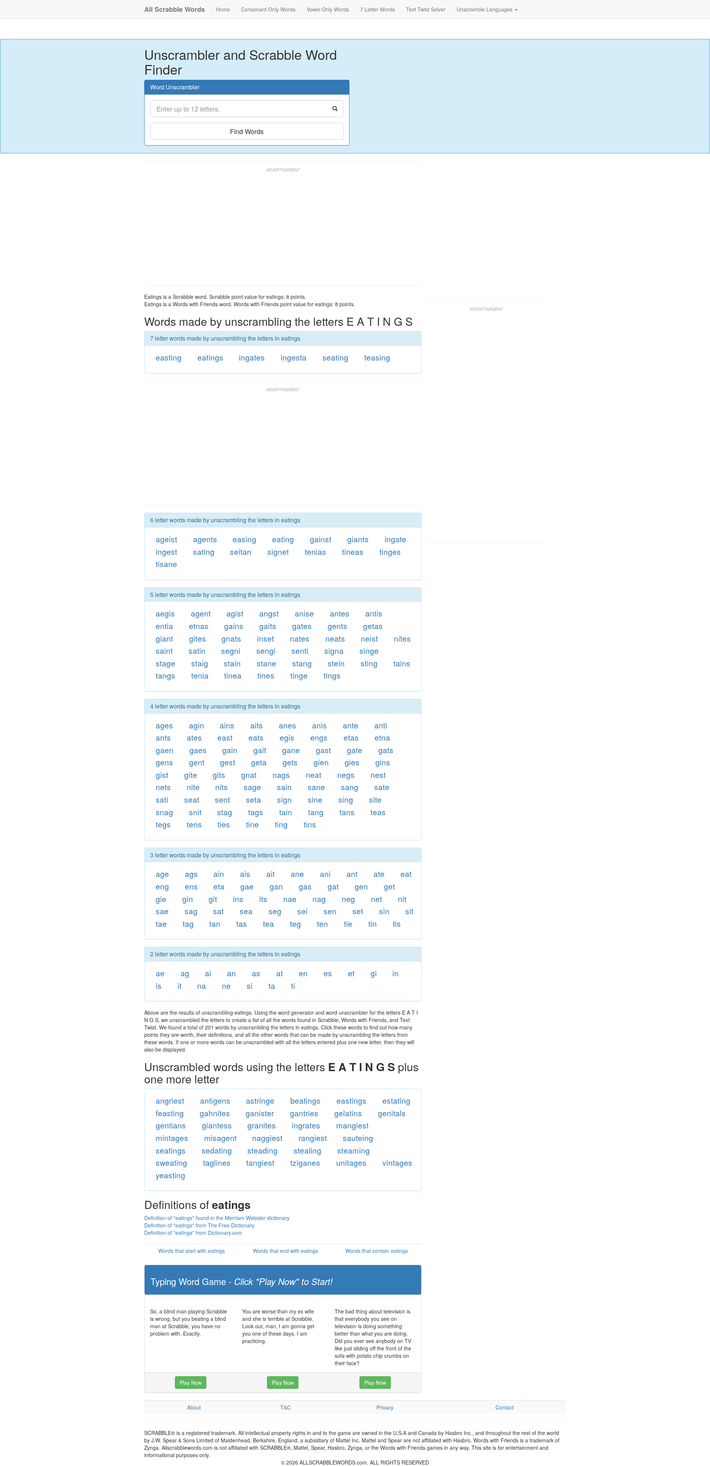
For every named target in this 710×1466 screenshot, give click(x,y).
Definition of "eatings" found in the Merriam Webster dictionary (217, 1217)
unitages (351, 1162)
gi (374, 972)
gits (219, 774)
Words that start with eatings (191, 1250)
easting (169, 357)
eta (218, 886)
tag (188, 923)
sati (162, 799)
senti (299, 650)
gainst (320, 538)
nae (290, 898)
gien (321, 762)
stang (302, 663)
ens (191, 886)
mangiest (352, 1125)
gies (352, 762)
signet (278, 551)
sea (246, 910)
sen (330, 910)
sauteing (358, 1137)
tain (285, 811)
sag (191, 910)
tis (397, 923)
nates (300, 638)
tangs (165, 675)
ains (227, 725)
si (250, 985)
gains (233, 625)
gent (196, 762)
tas (241, 923)
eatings (210, 357)
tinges (390, 551)
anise (304, 613)
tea (268, 923)
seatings (171, 1150)
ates (194, 737)
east (225, 737)
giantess (217, 1125)
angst (269, 613)
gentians (171, 1125)
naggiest (267, 1137)
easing (244, 538)
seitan (240, 551)
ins (238, 898)
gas (305, 886)
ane (297, 873)
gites (197, 638)
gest (227, 762)
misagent (220, 1137)
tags (255, 811)
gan (276, 886)
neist (369, 638)
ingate (395, 538)
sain (284, 786)
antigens (215, 1100)
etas (351, 737)
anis (319, 725)
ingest (166, 551)
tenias (315, 551)
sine (315, 799)
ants (163, 737)
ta (271, 985)
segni (230, 650)
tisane (166, 563)
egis (287, 737)
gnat (249, 774)
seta (253, 799)
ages (164, 725)
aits (256, 725)
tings (332, 675)
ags (191, 873)
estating (396, 1100)
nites (402, 638)
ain (218, 873)
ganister (260, 1112)
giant (164, 638)
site (375, 799)
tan (214, 923)
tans (347, 811)
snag (164, 811)
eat (406, 873)
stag (224, 811)
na (201, 985)
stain (232, 663)
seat (191, 799)
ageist (166, 538)
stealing (307, 1150)
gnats (231, 638)
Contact (505, 1407)
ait (270, 873)
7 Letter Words (377, 9)
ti (293, 985)
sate (381, 786)
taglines (217, 1162)
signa (334, 650)
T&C (285, 1407)
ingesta (294, 357)
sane (316, 786)
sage (252, 786)
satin (197, 650)
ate (379, 873)
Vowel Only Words (328, 9)
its (263, 898)
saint (164, 650)
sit (409, 910)
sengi (265, 650)
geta (259, 762)
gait (259, 749)
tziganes (305, 1162)
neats (335, 638)
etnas (199, 625)
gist (162, 774)
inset (265, 638)
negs (346, 774)
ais (245, 873)
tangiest (260, 1162)
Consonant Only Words (268, 9)
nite (193, 786)
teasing (377, 357)
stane (266, 663)
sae (162, 910)
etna (382, 737)
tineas (353, 551)
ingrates (306, 1125)
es (328, 972)
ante (350, 725)
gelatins (348, 1112)
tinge (299, 675)
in (395, 972)
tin (372, 923)
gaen (164, 749)
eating (283, 538)
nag (319, 898)
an (231, 972)
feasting (170, 1112)
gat (333, 886)
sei (302, 910)
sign (284, 799)
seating (335, 357)
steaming (353, 1150)
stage (165, 663)
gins (382, 762)
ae (160, 972)
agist (234, 613)
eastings (351, 1100)
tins (310, 824)
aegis (165, 613)
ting (281, 824)
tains (401, 663)
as (256, 972)
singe (369, 650)
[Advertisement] (278, 229)
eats (256, 737)
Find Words (247, 131)
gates (302, 625)
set (357, 910)
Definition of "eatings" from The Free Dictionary (199, 1225)
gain (229, 749)
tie (348, 923)
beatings (305, 1100)
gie (161, 898)
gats (385, 749)
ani (325, 873)
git (213, 898)
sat (218, 910)
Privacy (384, 1407)
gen (361, 886)
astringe (260, 1100)
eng (162, 886)
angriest (170, 1100)
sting (369, 663)
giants (358, 538)
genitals (392, 1112)
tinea (232, 675)
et (351, 972)
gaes (198, 749)
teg (295, 923)
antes (339, 613)
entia (164, 625)
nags (281, 774)
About (194, 1407)
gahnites (215, 1112)
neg (348, 898)
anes (287, 725)
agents (205, 538)
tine (252, 824)
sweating (171, 1162)
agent (201, 613)
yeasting (170, 1174)
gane (291, 749)
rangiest (312, 1137)
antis (373, 613)
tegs (163, 824)
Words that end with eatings (285, 1250)
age (162, 873)
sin (384, 910)
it (180, 985)
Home (223, 9)
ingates (252, 357)
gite (190, 774)
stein (336, 663)
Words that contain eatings (376, 1250)
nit (402, 898)
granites (261, 1125)
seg (274, 910)
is (159, 985)
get (389, 886)
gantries (304, 1112)
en (303, 972)
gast (323, 749)
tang (316, 811)
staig (199, 663)
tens (194, 824)
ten (322, 923)
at (279, 972)
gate (354, 749)
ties (223, 824)
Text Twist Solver (426, 9)
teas (378, 811)
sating (203, 551)
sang (349, 786)
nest (378, 774)
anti (380, 725)
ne (226, 985)
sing (345, 799)
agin (196, 725)
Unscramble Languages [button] (485, 9)
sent (222, 799)
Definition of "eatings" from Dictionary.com (193, 1232)
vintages (397, 1162)
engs (319, 737)
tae (161, 923)
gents (337, 625)
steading (262, 1150)
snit (195, 811)
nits (221, 786)
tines (265, 675)
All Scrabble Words (174, 9)
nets (163, 786)
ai (208, 972)
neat (313, 774)
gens (164, 762)
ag (184, 972)
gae (247, 886)
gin (187, 898)
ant (352, 873)
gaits (267, 625)
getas (373, 625)
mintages (172, 1137)
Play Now (191, 1382)
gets (290, 762)
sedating (217, 1150)
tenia (200, 675)
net (376, 898)
